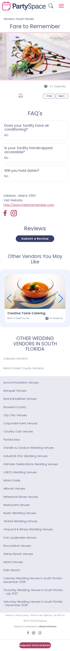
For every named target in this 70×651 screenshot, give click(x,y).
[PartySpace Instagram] (14, 213)
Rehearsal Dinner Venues (21, 497)
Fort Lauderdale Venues (20, 538)
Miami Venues (13, 562)
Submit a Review (35, 239)
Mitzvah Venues (14, 488)
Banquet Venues (15, 391)
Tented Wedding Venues (20, 521)
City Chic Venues (15, 415)
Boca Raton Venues (17, 546)
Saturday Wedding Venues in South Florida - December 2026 (33, 603)
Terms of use (36, 615)
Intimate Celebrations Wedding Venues (31, 464)
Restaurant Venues (17, 505)
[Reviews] (20, 95)
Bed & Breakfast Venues (20, 399)
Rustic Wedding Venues (20, 513)
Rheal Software (47, 626)
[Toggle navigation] (61, 6)
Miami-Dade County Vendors (23, 368)
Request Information (35, 645)
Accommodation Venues (21, 382)
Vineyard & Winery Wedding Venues (28, 529)
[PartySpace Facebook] (7, 213)
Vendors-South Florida (19, 19)
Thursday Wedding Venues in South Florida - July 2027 (33, 591)
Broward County (15, 407)
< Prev (49, 96)
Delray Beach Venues (18, 554)
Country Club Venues (18, 431)
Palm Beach (12, 570)
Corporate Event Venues (20, 423)
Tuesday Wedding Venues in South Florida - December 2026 (34, 580)
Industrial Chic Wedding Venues (25, 456)
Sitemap (48, 615)
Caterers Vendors (15, 359)
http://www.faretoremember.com (29, 205)
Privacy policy (22, 615)
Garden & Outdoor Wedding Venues (29, 448)
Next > (62, 96)
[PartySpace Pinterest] (34, 632)
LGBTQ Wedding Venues (20, 472)
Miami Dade (12, 480)
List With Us (59, 615)
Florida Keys (12, 440)
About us (9, 615)
